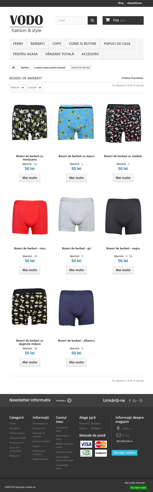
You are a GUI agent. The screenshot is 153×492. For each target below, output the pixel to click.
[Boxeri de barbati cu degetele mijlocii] (29, 309)
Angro (36, 446)
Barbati (38, 43)
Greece (83, 428)
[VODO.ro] (29, 24)
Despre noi (39, 428)
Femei (18, 43)
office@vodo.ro (124, 441)
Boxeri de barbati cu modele (123, 156)
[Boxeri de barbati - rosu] (29, 217)
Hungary (96, 428)
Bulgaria (96, 423)
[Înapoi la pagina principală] (13, 67)
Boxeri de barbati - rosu (30, 248)
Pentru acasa (25, 54)
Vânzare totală (59, 54)
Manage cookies (124, 452)
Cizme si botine (82, 43)
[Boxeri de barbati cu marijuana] (29, 125)
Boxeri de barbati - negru (123, 248)
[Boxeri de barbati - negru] (123, 217)
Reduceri (14, 455)
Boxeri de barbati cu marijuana (29, 157)
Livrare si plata (41, 441)
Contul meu (61, 419)
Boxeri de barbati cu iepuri (76, 156)
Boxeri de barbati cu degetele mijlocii (29, 342)
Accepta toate (138, 487)
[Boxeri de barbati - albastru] (76, 309)
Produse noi (16, 442)
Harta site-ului (41, 459)
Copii (56, 43)
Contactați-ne (40, 423)
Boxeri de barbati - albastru (76, 340)
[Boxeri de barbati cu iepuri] (76, 125)
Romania (84, 423)
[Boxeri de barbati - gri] (76, 217)
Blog (121, 3)
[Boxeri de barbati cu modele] (123, 125)
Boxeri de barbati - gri (76, 248)
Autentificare (134, 3)
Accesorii (90, 54)
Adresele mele (64, 452)
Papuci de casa (117, 43)
